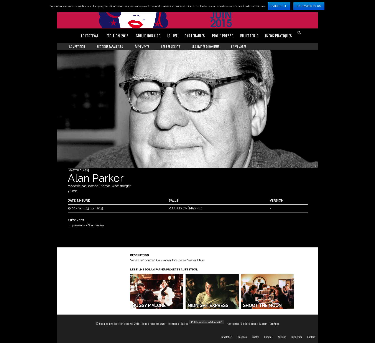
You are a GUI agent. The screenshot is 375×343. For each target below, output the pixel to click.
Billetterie (249, 35)
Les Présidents (170, 46)
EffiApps (274, 323)
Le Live (172, 35)
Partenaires (195, 35)
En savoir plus (309, 6)
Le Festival (90, 35)
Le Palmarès (238, 46)
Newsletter (226, 337)
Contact (311, 337)
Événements (142, 46)
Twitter (255, 337)
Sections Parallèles (110, 46)
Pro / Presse (222, 35)
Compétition (77, 46)
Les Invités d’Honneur (205, 46)
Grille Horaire (148, 35)
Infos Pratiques (278, 35)
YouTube (282, 337)
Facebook (242, 337)
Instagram (296, 337)
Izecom (263, 323)
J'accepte (279, 6)
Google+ (268, 337)
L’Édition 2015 (117, 35)
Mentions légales (178, 323)
